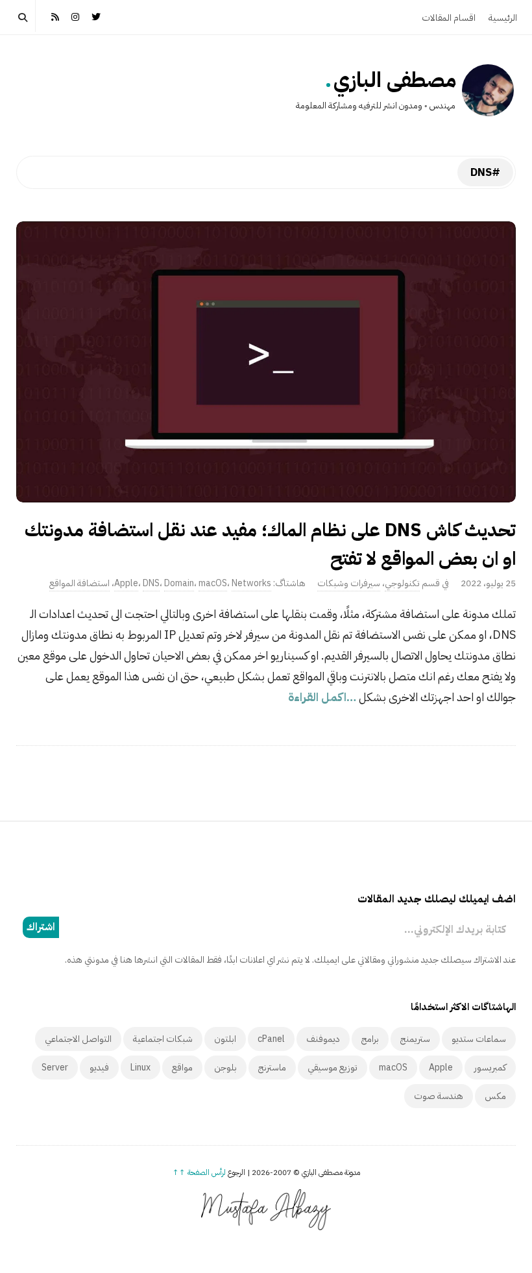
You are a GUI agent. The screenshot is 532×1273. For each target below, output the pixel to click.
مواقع (182, 1067)
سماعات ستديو (479, 1039)
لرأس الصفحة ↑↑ (199, 1172)
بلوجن (225, 1067)
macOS (213, 583)
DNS (151, 583)
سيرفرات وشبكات (348, 583)
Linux (140, 1067)
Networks (251, 583)
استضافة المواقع (79, 583)
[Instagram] (75, 16)
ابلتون (225, 1039)
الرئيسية (503, 18)
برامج (370, 1039)
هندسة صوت (438, 1096)
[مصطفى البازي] (488, 90)
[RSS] (55, 16)
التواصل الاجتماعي (78, 1039)
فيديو (99, 1067)
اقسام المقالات (449, 18)
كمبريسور (490, 1067)
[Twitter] (96, 16)
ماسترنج (272, 1067)
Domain (179, 583)
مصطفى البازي (394, 79)
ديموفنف (323, 1039)
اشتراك (41, 927)
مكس (495, 1096)
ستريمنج (415, 1039)
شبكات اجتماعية (163, 1039)
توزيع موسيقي (332, 1067)
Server (55, 1067)
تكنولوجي (402, 583)
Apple (126, 583)
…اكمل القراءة (323, 697)
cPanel (271, 1039)
